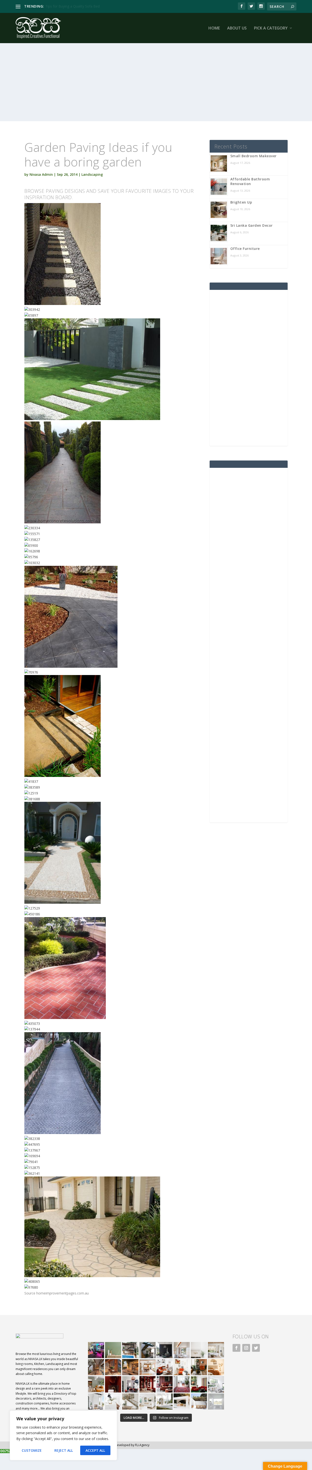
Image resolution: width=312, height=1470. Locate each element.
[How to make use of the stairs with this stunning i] (147, 1350)
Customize (32, 1450)
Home (214, 28)
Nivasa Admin (41, 174)
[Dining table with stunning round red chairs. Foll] (130, 1384)
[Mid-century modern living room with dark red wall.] (164, 1384)
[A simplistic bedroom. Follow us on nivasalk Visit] (216, 1367)
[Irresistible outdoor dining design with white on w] (182, 1401)
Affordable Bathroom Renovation (250, 181)
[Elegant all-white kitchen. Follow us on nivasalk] (113, 1401)
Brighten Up (241, 202)
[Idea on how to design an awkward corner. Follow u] (182, 1367)
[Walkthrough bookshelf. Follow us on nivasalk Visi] (96, 1367)
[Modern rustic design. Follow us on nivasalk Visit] (130, 1401)
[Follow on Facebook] (236, 1348)
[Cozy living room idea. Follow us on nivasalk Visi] (147, 1401)
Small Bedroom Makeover (253, 156)
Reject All (63, 1450)
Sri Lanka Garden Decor (251, 225)
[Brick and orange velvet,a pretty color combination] (199, 1367)
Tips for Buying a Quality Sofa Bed (72, 6)
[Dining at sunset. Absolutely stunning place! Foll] (130, 1367)
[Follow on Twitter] (256, 1348)
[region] (63, 1435)
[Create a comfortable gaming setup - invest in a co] (96, 1350)
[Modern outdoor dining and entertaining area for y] (199, 1401)
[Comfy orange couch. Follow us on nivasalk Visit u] (96, 1384)
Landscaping (92, 174)
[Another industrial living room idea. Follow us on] (164, 1367)
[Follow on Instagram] (246, 1348)
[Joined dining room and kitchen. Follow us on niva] (147, 1367)
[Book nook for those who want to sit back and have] (182, 1350)
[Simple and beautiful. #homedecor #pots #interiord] (113, 1350)
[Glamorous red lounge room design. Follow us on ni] (199, 1384)
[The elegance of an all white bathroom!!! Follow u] (216, 1401)
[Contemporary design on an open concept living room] (216, 1384)
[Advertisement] (156, 87)
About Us (237, 28)
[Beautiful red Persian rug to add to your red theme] (182, 1384)
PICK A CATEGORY (271, 28)
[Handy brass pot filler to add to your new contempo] (199, 1350)
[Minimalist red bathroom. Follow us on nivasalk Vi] (113, 1384)
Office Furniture (245, 248)
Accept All (95, 1450)
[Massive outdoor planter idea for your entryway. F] (164, 1350)
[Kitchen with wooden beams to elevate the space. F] (216, 1350)
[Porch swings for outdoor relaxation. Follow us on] (96, 1401)
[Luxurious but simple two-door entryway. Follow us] (164, 1401)
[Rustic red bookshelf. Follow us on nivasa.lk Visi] (147, 1384)
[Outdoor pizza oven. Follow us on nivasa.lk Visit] (130, 1350)
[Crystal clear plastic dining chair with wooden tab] (113, 1367)
